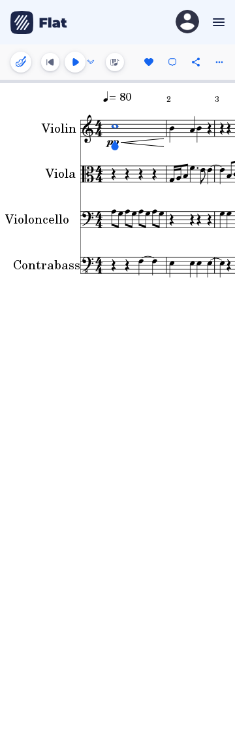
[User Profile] (187, 22)
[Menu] (217, 22)
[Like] (149, 62)
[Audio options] (91, 62)
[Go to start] (50, 62)
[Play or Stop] (75, 62)
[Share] (196, 62)
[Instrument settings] (20, 62)
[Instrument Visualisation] (115, 62)
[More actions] (219, 62)
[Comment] (172, 62)
